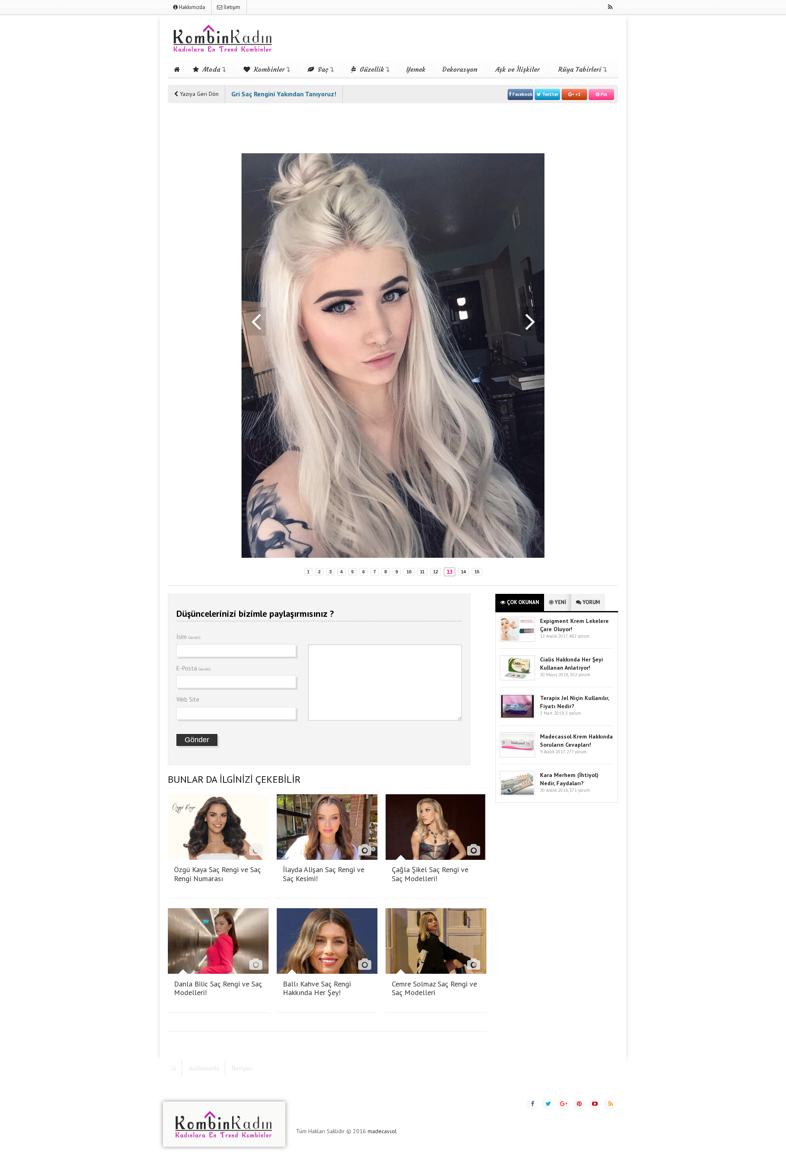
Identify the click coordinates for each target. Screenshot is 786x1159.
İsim (188, 637)
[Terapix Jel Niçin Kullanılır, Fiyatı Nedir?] (517, 717)
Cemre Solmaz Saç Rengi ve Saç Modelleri (434, 988)
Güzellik (371, 69)
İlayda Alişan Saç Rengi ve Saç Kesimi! (323, 874)
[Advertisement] (200, 234)
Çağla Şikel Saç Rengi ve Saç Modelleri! (430, 874)
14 (463, 571)
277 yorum (577, 751)
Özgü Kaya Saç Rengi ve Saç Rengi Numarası (217, 874)
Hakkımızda (191, 7)
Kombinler (268, 69)
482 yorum (579, 636)
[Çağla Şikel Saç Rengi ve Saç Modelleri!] (436, 857)
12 (435, 571)
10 (409, 571)
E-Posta (193, 668)
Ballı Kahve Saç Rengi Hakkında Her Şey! (317, 988)
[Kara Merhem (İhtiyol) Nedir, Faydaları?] (517, 794)
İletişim (231, 7)
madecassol (382, 1131)
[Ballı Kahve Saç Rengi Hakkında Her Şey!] (327, 971)
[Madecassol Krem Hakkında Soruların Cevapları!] (517, 755)
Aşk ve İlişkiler (517, 69)
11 (422, 571)
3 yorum (573, 713)
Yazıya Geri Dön (198, 94)
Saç (322, 69)
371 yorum (579, 790)
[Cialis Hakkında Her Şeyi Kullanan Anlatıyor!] (517, 678)
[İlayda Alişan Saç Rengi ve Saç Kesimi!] (327, 857)
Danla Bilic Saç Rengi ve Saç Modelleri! (218, 988)
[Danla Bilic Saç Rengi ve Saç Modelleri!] (218, 971)
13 (449, 572)
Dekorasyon (459, 69)
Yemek (415, 69)
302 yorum (580, 674)
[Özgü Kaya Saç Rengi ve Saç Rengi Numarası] (218, 857)
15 (476, 571)
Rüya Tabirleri (579, 69)
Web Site (187, 699)
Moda (210, 69)
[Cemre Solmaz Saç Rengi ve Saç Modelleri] (436, 971)
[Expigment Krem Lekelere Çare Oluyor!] (517, 639)
